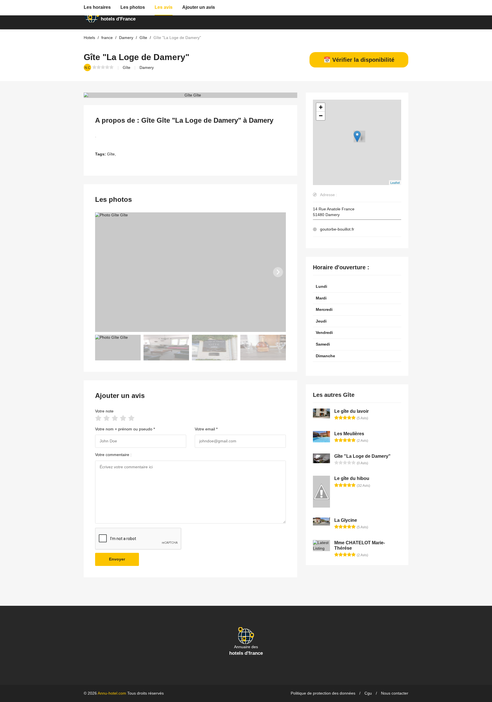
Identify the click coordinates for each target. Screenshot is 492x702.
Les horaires (97, 7)
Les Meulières (349, 433)
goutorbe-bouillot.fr (337, 229)
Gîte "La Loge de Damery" (362, 456)
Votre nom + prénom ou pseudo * (125, 429)
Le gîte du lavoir (351, 411)
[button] (278, 272)
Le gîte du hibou (351, 478)
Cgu (368, 693)
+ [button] (321, 107)
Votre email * (206, 429)
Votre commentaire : (113, 454)
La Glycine (345, 520)
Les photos (132, 7)
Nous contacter (394, 693)
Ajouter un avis (198, 7)
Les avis (164, 7)
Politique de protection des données (323, 693)
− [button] (321, 115)
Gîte (126, 67)
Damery (147, 67)
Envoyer (117, 559)
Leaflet (395, 182)
